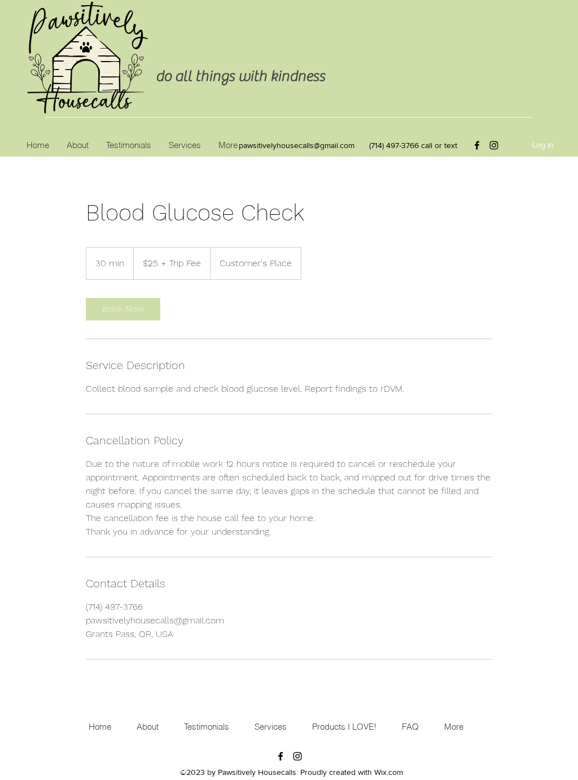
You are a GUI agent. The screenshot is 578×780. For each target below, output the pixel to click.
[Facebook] (477, 145)
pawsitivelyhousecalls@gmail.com (296, 145)
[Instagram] (494, 145)
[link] (123, 309)
